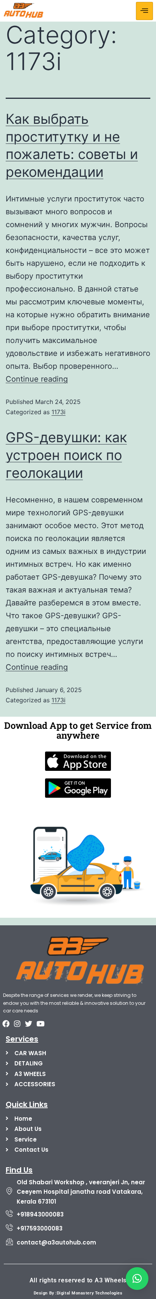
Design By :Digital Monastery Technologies (78, 1293)
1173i (58, 412)
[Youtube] (40, 1023)
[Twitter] (28, 1023)
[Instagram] (17, 1023)
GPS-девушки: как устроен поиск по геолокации (66, 455)
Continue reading (37, 379)
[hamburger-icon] (144, 11)
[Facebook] (5, 1023)
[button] (137, 1278)
